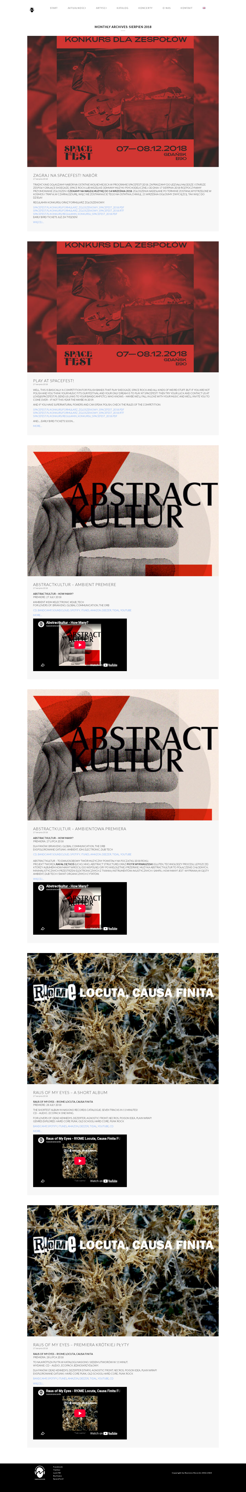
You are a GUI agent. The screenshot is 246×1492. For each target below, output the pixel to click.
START (54, 8)
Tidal (115, 610)
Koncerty (146, 8)
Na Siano (57, 1476)
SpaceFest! (58, 1479)
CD (111, 1126)
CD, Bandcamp (42, 610)
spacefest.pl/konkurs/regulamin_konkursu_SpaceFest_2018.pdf (75, 213)
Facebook (58, 1467)
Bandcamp (40, 1126)
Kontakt (187, 8)
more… (37, 425)
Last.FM (57, 1473)
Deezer (106, 610)
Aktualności (77, 8)
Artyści (101, 8)
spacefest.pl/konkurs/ (48, 210)
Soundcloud (60, 610)
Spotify (75, 610)
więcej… (38, 222)
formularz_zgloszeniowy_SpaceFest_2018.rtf (93, 210)
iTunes (85, 610)
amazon (95, 610)
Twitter (56, 1470)
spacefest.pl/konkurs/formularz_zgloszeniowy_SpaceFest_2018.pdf (78, 207)
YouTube (125, 610)
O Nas (167, 8)
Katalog (123, 8)
